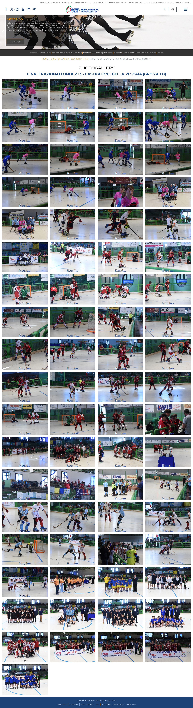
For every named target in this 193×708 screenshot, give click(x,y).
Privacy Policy (119, 704)
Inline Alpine (146, 2)
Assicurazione (129, 53)
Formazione (60, 53)
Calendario (151, 53)
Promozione (97, 53)
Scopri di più (15, 42)
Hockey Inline (90, 2)
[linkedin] (28, 9)
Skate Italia (34, 53)
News (42, 2)
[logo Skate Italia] (83, 12)
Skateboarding (114, 2)
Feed (97, 704)
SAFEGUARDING (140, 53)
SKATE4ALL (188, 2)
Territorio (87, 53)
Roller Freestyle (135, 2)
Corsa (71, 2)
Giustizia (69, 53)
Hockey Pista (79, 2)
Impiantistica (108, 53)
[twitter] (12, 9)
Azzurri (160, 53)
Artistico (64, 2)
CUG (53, 53)
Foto (47, 2)
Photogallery (106, 704)
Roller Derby (157, 2)
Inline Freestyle (101, 2)
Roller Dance (178, 2)
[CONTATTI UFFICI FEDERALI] (173, 9)
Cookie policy (131, 704)
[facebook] (6, 9)
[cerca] (165, 9)
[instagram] (17, 9)
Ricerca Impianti (86, 704)
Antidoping (118, 53)
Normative (78, 53)
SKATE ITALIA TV (55, 2)
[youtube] (23, 9)
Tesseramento (45, 53)
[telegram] (34, 9)
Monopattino (168, 2)
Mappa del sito (62, 704)
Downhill (124, 2)
